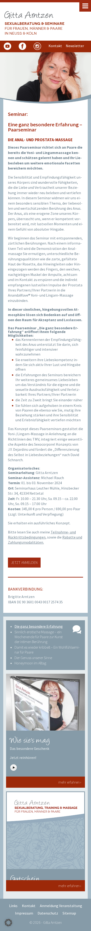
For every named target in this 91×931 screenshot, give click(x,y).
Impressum (24, 913)
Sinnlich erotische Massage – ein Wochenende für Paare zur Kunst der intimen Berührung (38, 637)
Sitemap (69, 913)
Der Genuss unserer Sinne (33, 657)
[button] (8, 922)
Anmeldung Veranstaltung (61, 905)
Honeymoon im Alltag (30, 663)
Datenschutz (48, 913)
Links (13, 905)
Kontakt (28, 905)
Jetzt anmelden (24, 562)
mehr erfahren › (69, 782)
